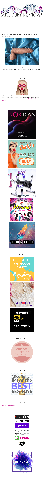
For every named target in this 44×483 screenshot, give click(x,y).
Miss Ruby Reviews (22, 10)
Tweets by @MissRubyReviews (8, 405)
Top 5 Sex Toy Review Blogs (9, 98)
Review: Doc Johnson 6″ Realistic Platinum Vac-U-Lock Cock (20, 35)
